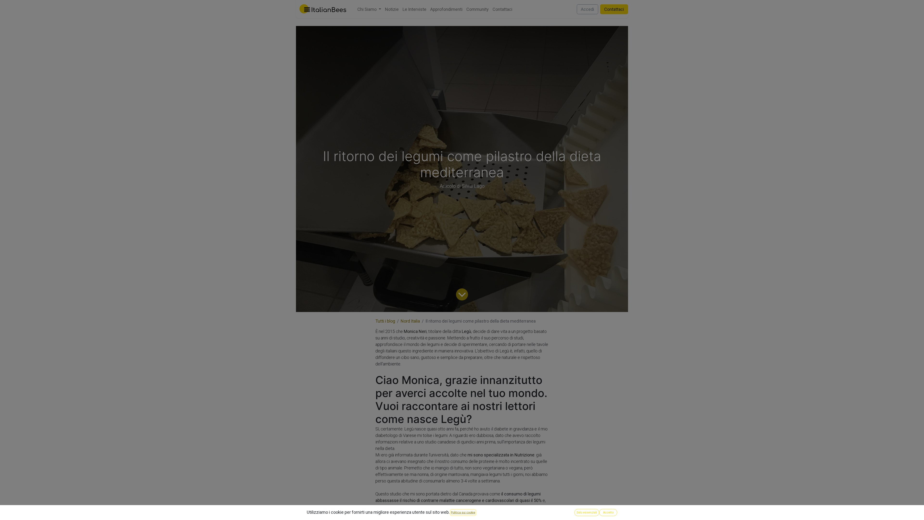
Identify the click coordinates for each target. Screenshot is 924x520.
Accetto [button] (608, 512)
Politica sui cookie (463, 512)
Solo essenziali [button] (587, 512)
